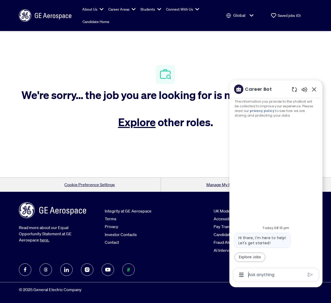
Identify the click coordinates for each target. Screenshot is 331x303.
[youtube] (108, 269)
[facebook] (25, 269)
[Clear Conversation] (294, 89)
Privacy (111, 226)
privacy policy (262, 111)
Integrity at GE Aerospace (128, 211)
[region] (275, 181)
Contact (112, 242)
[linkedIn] (66, 269)
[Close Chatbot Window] (314, 89)
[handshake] (128, 269)
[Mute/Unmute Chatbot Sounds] (304, 89)
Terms (110, 218)
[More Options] (241, 275)
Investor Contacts (121, 234)
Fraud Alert (224, 242)
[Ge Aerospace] (45, 15)
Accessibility (225, 218)
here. (44, 240)
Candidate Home (95, 21)
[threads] (46, 269)
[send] (310, 274)
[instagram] (87, 269)
